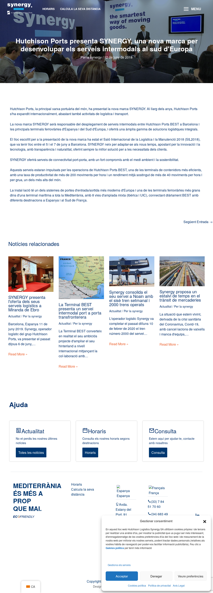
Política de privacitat (159, 585)
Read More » (17, 354)
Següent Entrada (198, 221)
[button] (205, 521)
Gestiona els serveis (119, 565)
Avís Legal (179, 585)
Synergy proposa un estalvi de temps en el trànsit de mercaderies (180, 296)
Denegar (156, 576)
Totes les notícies (31, 452)
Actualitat (14, 316)
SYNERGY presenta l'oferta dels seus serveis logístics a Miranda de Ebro (26, 303)
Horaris (90, 452)
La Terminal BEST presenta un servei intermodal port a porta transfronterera (80, 310)
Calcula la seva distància (82, 492)
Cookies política (137, 585)
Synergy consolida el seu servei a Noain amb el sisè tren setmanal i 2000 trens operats (131, 298)
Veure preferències (190, 576)
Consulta (158, 452)
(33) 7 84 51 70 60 (156, 504)
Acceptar (122, 576)
